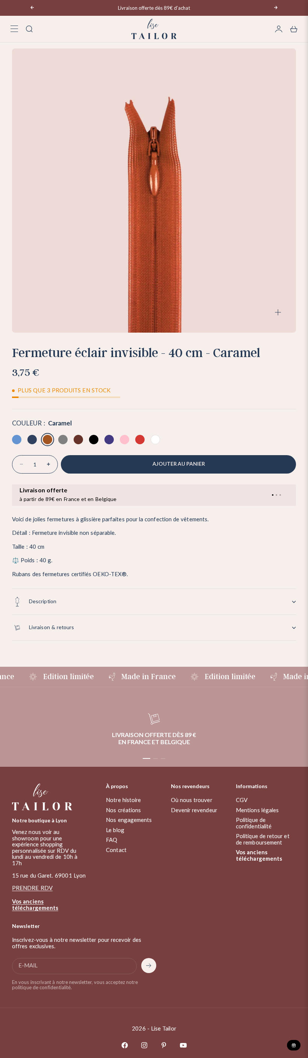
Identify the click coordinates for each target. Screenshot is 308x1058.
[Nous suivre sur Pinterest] (164, 1045)
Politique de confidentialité (254, 823)
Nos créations (123, 810)
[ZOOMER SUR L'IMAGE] (277, 312)
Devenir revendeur (194, 810)
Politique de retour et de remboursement (263, 840)
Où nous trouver (191, 800)
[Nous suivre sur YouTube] (183, 1045)
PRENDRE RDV (32, 888)
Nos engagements (129, 820)
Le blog (115, 830)
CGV (242, 800)
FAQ (111, 840)
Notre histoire (123, 800)
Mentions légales (257, 810)
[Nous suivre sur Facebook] (124, 1045)
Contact (116, 850)
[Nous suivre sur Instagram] (144, 1045)
